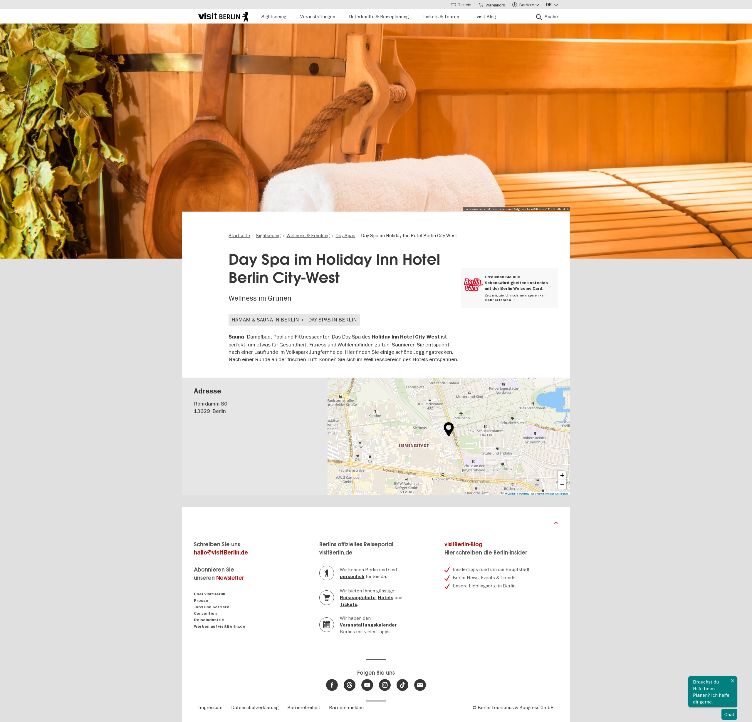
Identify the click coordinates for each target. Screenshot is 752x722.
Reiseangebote (358, 598)
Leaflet (511, 493)
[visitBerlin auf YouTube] (367, 685)
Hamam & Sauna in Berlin (265, 319)
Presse (201, 600)
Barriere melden (346, 707)
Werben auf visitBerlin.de (219, 626)
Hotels (385, 598)
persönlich (352, 576)
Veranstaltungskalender (368, 625)
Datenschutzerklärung (254, 707)
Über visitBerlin (209, 594)
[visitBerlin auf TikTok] (402, 685)
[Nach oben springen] (556, 525)
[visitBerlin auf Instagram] (385, 685)
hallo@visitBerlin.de (221, 552)
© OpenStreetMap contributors (551, 493)
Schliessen (732, 681)
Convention (205, 613)
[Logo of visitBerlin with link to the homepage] (223, 16)
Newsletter (230, 577)
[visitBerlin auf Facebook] (332, 685)
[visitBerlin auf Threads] (349, 685)
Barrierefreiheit (303, 707)
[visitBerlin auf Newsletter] (420, 685)
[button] (449, 429)
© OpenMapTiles (525, 493)
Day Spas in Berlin (332, 319)
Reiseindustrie (209, 619)
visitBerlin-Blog (463, 544)
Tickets (348, 604)
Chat (729, 714)
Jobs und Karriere (211, 606)
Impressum (210, 707)
